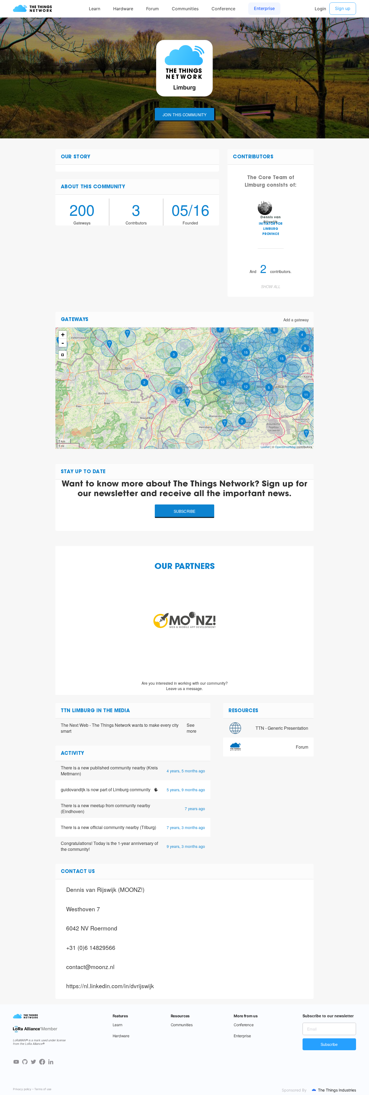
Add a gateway (296, 319)
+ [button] (63, 334)
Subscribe (185, 511)
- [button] (63, 343)
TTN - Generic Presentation (282, 728)
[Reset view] (63, 355)
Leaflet (265, 447)
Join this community (185, 114)
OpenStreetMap (285, 447)
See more (191, 728)
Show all (270, 286)
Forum (302, 747)
